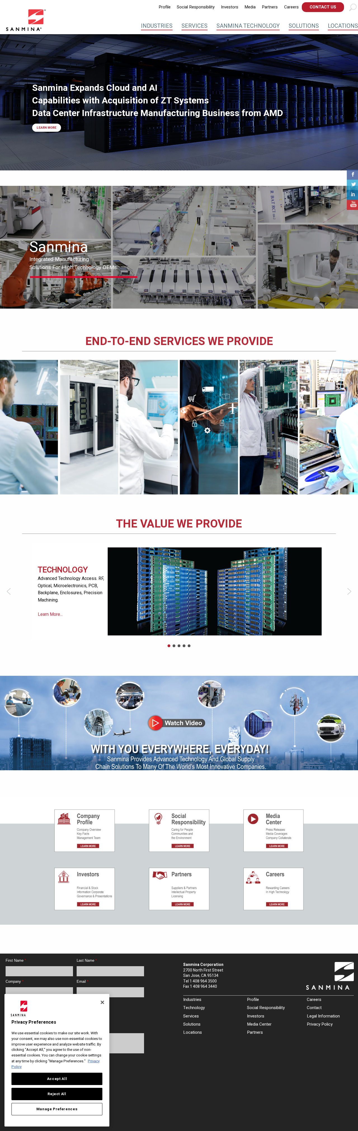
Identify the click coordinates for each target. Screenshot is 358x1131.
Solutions (304, 26)
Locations (343, 26)
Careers (291, 7)
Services (195, 26)
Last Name (87, 960)
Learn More (46, 127)
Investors (229, 7)
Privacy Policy (320, 1024)
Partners (270, 7)
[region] (179, 427)
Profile (165, 7)
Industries (157, 26)
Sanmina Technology (248, 26)
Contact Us (323, 7)
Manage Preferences (57, 1109)
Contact (314, 1008)
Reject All (57, 1094)
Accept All (57, 1079)
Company (14, 981)
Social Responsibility (196, 7)
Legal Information (323, 1016)
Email (82, 981)
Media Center (259, 1024)
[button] (8, 591)
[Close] (102, 1002)
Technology (194, 1008)
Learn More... (50, 623)
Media (250, 7)
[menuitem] (165, 7)
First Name (16, 960)
